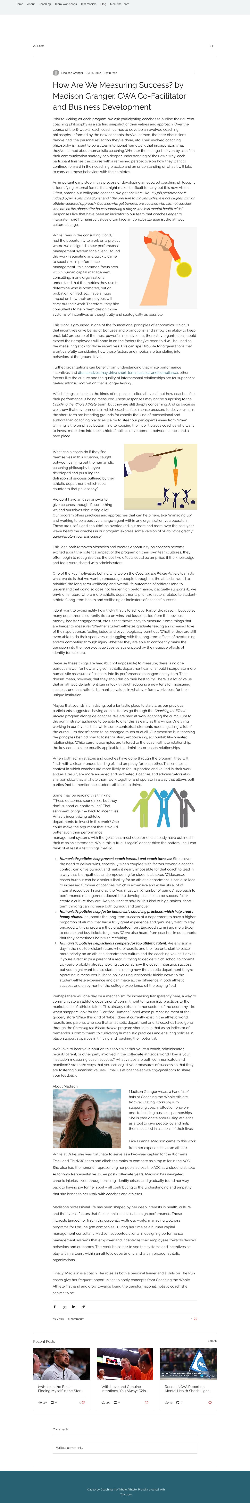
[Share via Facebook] (54, 1307)
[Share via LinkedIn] (74, 1307)
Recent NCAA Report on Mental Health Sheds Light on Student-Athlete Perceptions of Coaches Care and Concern (187, 1389)
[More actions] (195, 72)
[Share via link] (83, 1307)
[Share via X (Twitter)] (64, 1307)
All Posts (38, 45)
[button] (212, 46)
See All (212, 1340)
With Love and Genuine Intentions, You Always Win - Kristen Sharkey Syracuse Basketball (125, 1389)
